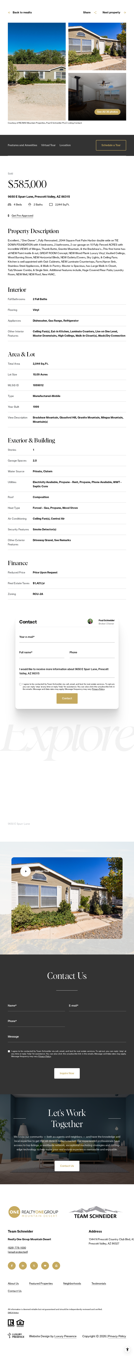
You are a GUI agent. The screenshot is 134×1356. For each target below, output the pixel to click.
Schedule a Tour (111, 145)
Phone (73, 652)
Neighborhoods (72, 1283)
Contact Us (67, 1165)
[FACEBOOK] (12, 1266)
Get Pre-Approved (22, 215)
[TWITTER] (34, 1266)
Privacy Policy (98, 689)
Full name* (26, 652)
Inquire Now (67, 1073)
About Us (13, 1283)
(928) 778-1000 (17, 1247)
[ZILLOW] (56, 1266)
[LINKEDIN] (23, 1266)
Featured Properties (41, 1283)
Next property (111, 12)
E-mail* (73, 1005)
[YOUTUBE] (45, 1266)
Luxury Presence (65, 1336)
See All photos (107, 111)
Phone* (12, 1021)
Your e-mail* (27, 636)
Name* (12, 1005)
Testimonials (99, 1283)
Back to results (22, 12)
